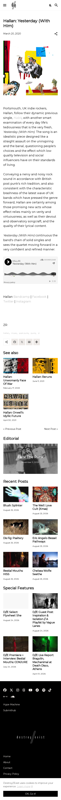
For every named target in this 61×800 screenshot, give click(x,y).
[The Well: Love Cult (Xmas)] (45, 494)
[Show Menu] (4, 5)
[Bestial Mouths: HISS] (15, 559)
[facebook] (5, 690)
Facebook (39, 297)
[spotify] (43, 690)
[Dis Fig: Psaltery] (15, 527)
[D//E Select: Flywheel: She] (15, 601)
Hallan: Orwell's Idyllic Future (13, 414)
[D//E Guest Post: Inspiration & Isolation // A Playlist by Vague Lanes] (45, 601)
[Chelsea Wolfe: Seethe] (45, 559)
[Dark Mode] (50, 5)
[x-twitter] (11, 690)
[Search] (56, 5)
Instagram (23, 301)
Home (7, 756)
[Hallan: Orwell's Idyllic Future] (15, 401)
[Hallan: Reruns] (45, 365)
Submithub (9, 710)
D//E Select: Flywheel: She (12, 613)
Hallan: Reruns (42, 376)
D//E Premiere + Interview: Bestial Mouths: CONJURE (15, 659)
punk (33, 333)
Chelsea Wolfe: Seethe (42, 572)
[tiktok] (49, 690)
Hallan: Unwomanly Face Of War (14, 380)
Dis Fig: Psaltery (13, 538)
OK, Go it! (30, 793)
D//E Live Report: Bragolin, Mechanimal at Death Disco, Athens (43, 662)
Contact (7, 768)
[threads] (23, 690)
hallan (6, 333)
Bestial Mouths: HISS (13, 572)
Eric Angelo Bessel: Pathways (45, 540)
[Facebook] (14, 342)
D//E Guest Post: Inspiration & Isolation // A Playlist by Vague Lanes (44, 618)
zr (39, 333)
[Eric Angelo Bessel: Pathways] (45, 527)
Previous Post (13, 429)
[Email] (29, 342)
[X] (22, 342)
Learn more (23, 786)
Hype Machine (11, 704)
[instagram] (17, 690)
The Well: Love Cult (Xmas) (42, 507)
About (6, 762)
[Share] (56, 34)
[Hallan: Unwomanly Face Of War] (15, 365)
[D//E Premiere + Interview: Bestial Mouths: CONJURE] (15, 644)
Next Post (50, 429)
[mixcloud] (5, 696)
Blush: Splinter (12, 505)
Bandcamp (22, 297)
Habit (18, 118)
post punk (24, 333)
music (14, 333)
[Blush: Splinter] (15, 494)
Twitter (8, 301)
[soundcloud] (13, 696)
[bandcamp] (37, 690)
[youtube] (30, 690)
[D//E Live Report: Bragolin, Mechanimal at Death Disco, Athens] (45, 644)
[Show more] (36, 342)
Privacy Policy (11, 773)
